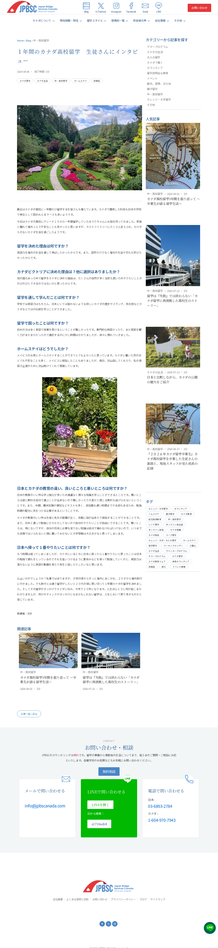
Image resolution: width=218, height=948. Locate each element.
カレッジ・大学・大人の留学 (162, 540)
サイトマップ (157, 899)
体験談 (97, 80)
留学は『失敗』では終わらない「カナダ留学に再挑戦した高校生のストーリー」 (111, 679)
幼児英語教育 (155, 519)
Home (20, 40)
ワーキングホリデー (173, 545)
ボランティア (155, 68)
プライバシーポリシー (123, 899)
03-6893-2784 (160, 806)
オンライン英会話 (174, 524)
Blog (28, 40)
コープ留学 (171, 535)
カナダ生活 (42, 80)
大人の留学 (153, 57)
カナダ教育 (186, 513)
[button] (43, 20)
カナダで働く (155, 62)
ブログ (143, 899)
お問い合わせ (199, 8)
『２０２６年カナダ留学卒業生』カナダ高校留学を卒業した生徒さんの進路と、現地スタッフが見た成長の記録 (172, 461)
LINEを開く (100, 804)
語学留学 (153, 545)
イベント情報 (179, 566)
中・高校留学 (41, 40)
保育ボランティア (180, 561)
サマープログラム (157, 47)
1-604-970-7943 (161, 820)
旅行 (164, 566)
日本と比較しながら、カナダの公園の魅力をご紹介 (172, 379)
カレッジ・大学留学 (159, 99)
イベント (152, 78)
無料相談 (109, 771)
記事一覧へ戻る (29, 713)
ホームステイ (80, 80)
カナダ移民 (154, 535)
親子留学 (152, 89)
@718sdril (99, 824)
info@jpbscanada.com (45, 806)
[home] (33, 8)
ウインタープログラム (176, 550)
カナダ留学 (25, 80)
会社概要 (58, 899)
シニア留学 (154, 524)
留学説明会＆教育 (157, 73)
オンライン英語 (156, 529)
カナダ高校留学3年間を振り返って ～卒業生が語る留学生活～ (48, 679)
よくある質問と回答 (77, 899)
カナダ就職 (175, 529)
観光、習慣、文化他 (159, 84)
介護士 (193, 545)
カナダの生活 (155, 52)
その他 (151, 105)
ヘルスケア (154, 513)
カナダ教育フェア (157, 561)
